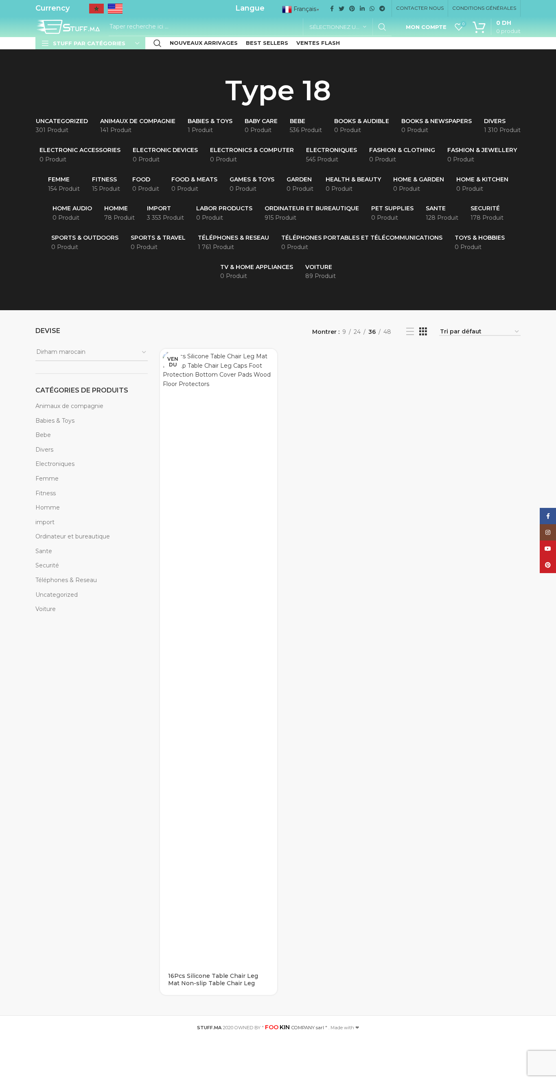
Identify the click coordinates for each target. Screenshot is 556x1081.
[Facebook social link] (332, 8)
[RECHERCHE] (382, 27)
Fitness (45, 493)
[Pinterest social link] (352, 8)
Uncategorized (56, 594)
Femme (47, 478)
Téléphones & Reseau (66, 580)
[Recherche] (157, 43)
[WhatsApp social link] (372, 8)
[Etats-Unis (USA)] (115, 11)
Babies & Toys (54, 420)
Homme (47, 507)
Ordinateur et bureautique (72, 536)
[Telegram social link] (382, 8)
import (45, 522)
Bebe (43, 435)
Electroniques (54, 464)
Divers (44, 449)
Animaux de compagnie (69, 406)
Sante (43, 551)
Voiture (45, 609)
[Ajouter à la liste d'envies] (271, 380)
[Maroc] (96, 11)
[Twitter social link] (341, 8)
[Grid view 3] (423, 332)
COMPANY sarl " (296, 1027)
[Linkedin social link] (362, 8)
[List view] (410, 332)
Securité (47, 565)
